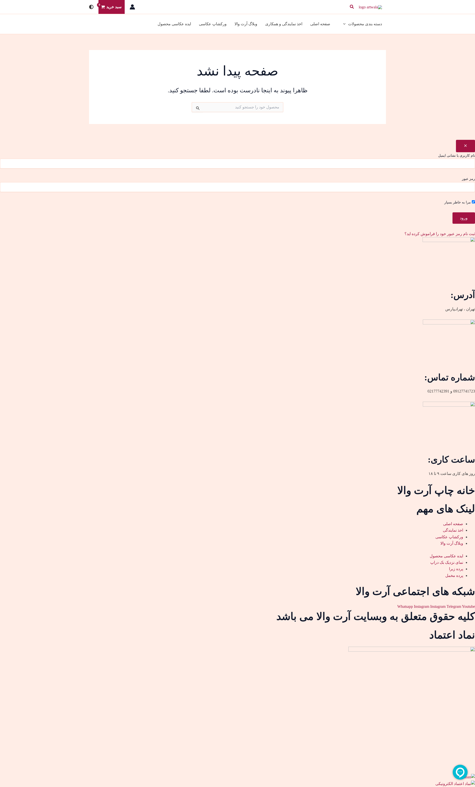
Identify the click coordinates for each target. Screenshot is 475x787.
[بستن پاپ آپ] (465, 146)
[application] (345, 24)
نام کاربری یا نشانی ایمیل (456, 155)
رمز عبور (468, 179)
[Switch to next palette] (91, 7)
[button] (351, 7)
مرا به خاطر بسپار (458, 202)
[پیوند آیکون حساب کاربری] (132, 7)
